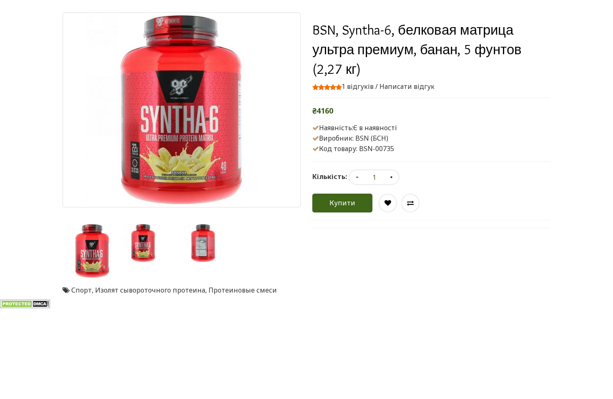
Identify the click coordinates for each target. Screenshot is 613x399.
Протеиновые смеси (243, 290)
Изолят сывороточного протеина (150, 290)
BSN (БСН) (371, 138)
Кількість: (329, 176)
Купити (342, 202)
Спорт (81, 290)
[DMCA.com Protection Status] (25, 303)
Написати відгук (407, 86)
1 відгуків (358, 86)
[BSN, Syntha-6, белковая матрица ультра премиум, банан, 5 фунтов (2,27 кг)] (92, 251)
